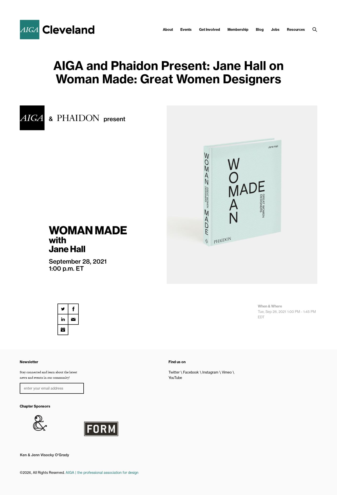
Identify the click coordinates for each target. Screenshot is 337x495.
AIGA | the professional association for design (102, 472)
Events (186, 29)
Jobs (275, 29)
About (168, 29)
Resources (296, 29)
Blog (260, 29)
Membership (237, 29)
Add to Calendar (63, 328)
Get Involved (209, 29)
